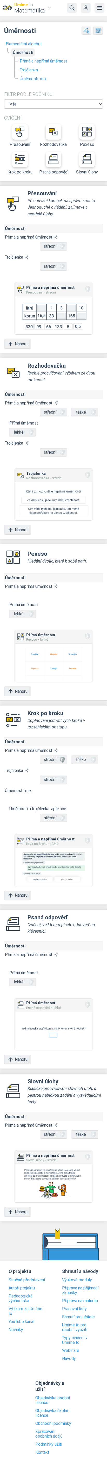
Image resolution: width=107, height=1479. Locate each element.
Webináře (70, 1350)
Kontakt (42, 1452)
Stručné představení (27, 1280)
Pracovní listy (74, 1309)
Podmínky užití (48, 1444)
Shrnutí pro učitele (78, 1317)
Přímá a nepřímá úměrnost (43, 61)
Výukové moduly (77, 1280)
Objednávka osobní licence (52, 1400)
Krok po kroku (20, 172)
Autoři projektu (22, 1288)
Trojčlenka (29, 69)
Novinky (16, 1329)
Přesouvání (20, 144)
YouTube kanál (21, 1321)
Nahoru (21, 343)
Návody (69, 1358)
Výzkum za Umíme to (25, 1311)
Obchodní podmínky (53, 1423)
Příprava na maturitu (80, 1301)
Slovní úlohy (87, 172)
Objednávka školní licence (51, 1413)
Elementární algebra (24, 43)
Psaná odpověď (53, 172)
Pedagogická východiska (20, 1298)
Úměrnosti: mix (33, 78)
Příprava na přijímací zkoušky (80, 1290)
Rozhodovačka (53, 144)
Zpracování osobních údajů (49, 1434)
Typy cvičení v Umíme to (75, 1340)
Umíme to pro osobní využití (74, 1327)
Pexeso (87, 144)
